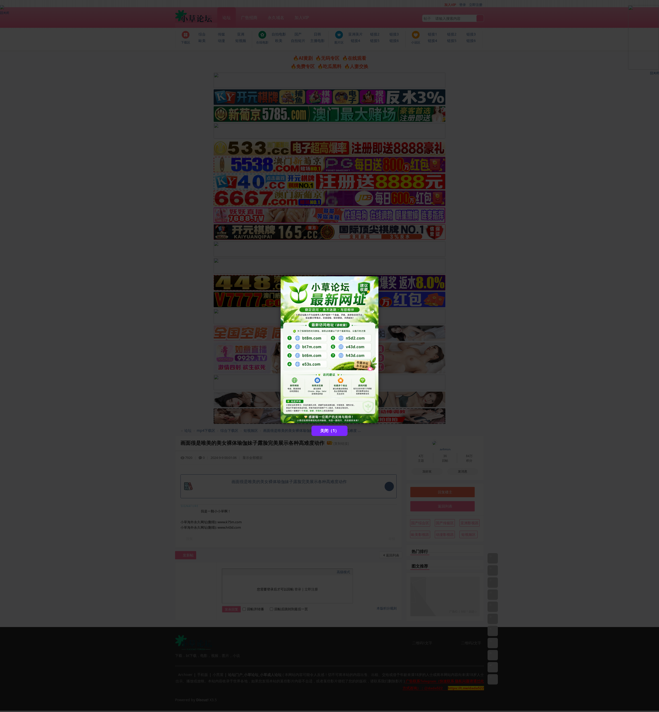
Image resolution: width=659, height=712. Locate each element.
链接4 (355, 40)
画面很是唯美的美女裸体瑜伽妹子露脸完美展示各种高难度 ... (312, 430)
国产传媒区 (445, 522)
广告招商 (249, 17)
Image (237, 571)
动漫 (221, 40)
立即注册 (475, 4)
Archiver (185, 674)
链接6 (394, 40)
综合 (202, 34)
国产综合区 (420, 522)
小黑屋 (218, 674)
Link (244, 571)
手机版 (202, 674)
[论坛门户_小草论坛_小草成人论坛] (196, 15)
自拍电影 (279, 34)
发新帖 (188, 555)
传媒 (221, 34)
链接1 (432, 34)
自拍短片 (298, 40)
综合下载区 (229, 430)
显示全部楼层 (252, 457)
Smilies (263, 571)
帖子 (427, 18)
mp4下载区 (206, 430)
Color (231, 571)
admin (445, 449)
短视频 (240, 40)
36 (445, 456)
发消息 (462, 471)
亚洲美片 (355, 34)
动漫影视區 (445, 534)
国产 (298, 34)
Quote (250, 571)
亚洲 (240, 34)
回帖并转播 (255, 609)
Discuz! (202, 699)
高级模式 (343, 572)
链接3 (394, 34)
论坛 (226, 17)
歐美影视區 (420, 534)
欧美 (278, 40)
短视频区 (251, 430)
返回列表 (392, 555)
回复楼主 (445, 492)
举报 (391, 538)
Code (256, 571)
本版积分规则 (387, 608)
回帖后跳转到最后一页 (291, 609)
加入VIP (301, 17)
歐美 (202, 40)
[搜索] (480, 18)
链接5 (374, 40)
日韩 (317, 34)
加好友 (427, 471)
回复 (189, 538)
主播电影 (317, 40)
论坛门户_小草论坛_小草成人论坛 (177, 430)
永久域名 (276, 17)
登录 (462, 4)
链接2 (374, 34)
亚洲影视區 (470, 522)
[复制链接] (341, 443)
